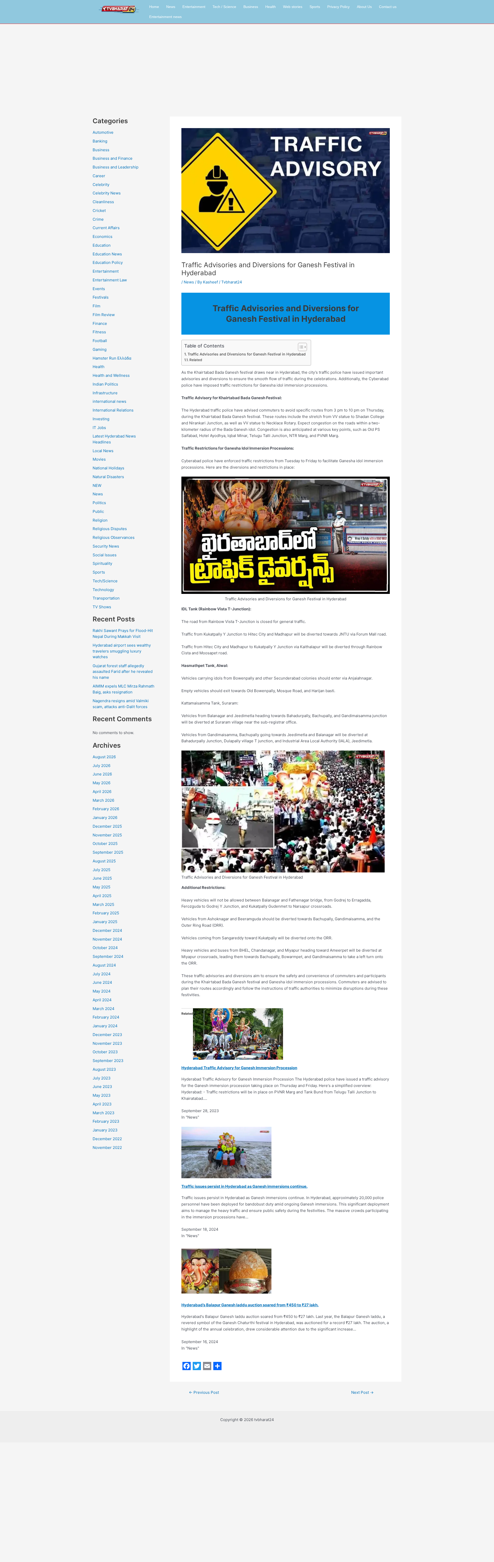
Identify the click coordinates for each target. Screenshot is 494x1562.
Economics (102, 236)
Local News (103, 450)
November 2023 (107, 1043)
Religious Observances (114, 537)
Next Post (362, 1392)
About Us (364, 7)
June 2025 (102, 878)
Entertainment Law (110, 280)
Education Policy (108, 262)
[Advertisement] (247, 62)
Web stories (292, 7)
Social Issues (105, 554)
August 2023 (104, 1069)
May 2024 (102, 991)
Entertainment (193, 7)
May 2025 (101, 887)
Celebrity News (107, 193)
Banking (100, 141)
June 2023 (102, 1086)
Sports (315, 7)
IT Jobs (99, 427)
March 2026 (103, 800)
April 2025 (102, 895)
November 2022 (107, 1147)
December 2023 (107, 1034)
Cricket (99, 210)
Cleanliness (103, 201)
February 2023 (106, 1121)
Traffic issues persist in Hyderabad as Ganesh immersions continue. (244, 1186)
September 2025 (108, 852)
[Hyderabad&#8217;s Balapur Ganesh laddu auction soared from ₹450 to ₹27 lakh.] (226, 1270)
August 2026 (104, 756)
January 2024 (105, 1025)
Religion (100, 520)
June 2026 (102, 774)
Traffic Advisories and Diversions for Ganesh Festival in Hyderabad (247, 354)
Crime (98, 219)
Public (98, 511)
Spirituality (102, 563)
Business (250, 7)
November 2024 (107, 939)
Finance (100, 323)
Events (99, 288)
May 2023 (102, 1095)
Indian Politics (105, 384)
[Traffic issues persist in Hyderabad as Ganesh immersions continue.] (226, 1152)
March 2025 (103, 904)
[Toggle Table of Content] (300, 347)
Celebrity (101, 184)
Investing (101, 418)
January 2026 (105, 817)
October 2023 (105, 1051)
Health (270, 7)
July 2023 (102, 1078)
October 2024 (105, 947)
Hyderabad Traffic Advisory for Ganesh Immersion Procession (239, 1067)
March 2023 (103, 1112)
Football (100, 340)
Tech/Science (105, 580)
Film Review (104, 314)
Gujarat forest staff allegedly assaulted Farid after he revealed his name (123, 671)
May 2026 (101, 782)
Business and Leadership (115, 167)
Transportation (106, 598)
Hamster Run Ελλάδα (112, 358)
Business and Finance (113, 158)
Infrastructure (105, 392)
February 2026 (106, 808)
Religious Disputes (110, 528)
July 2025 (101, 869)
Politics (99, 502)
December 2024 (107, 930)
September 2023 (108, 1060)
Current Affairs (106, 227)
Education (102, 245)
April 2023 (102, 1104)
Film (96, 306)
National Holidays (108, 468)
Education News (107, 254)
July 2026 (101, 765)
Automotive (103, 132)
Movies (99, 459)
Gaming (100, 349)
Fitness (99, 331)
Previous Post (204, 1392)
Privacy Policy (338, 7)
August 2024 (104, 965)
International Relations (113, 410)
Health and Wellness (111, 375)
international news (109, 401)
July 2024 (102, 973)
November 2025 (107, 835)
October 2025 (105, 843)
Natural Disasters (108, 476)
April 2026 (102, 791)
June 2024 (102, 982)
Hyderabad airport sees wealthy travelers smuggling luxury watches (122, 651)
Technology (103, 589)
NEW (97, 485)
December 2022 (107, 1138)
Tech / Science (224, 7)
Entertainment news (165, 17)
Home (154, 7)
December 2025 (107, 826)
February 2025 (106, 913)
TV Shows (102, 606)
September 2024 (108, 956)
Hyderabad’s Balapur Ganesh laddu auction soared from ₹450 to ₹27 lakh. (250, 1304)
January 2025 (105, 921)
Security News (106, 546)
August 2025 (104, 861)
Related (195, 360)
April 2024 (102, 999)
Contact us (387, 7)
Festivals (101, 297)
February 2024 (106, 1017)
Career (99, 175)
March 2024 (103, 1008)
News (170, 7)
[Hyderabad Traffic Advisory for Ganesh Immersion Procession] (238, 1033)
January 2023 (105, 1130)
